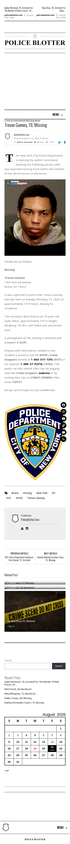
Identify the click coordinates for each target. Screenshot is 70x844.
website (44, 373)
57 (31, 364)
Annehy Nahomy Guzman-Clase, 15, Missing (50, 558)
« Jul (6, 770)
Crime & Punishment (14, 120)
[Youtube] (63, 418)
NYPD (19, 498)
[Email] (63, 432)
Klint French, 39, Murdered (17, 689)
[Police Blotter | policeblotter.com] (6, 827)
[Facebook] (63, 405)
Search (7, 660)
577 (42, 359)
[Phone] (63, 439)
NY (53, 493)
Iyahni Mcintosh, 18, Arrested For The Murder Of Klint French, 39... (18, 9)
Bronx (14, 493)
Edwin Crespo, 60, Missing (18, 698)
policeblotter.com (13, 15)
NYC (8, 498)
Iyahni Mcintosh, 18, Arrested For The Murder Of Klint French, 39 (31, 683)
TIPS (49, 359)
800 (36, 359)
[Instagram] (63, 412)
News (37, 120)
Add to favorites (25, 142)
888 (26, 364)
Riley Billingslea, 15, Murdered (19, 693)
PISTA (38, 364)
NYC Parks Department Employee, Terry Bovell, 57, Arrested (19, 558)
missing (27, 493)
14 (52, 741)
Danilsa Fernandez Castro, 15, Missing (24, 702)
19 (35, 748)
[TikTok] (63, 425)
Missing (30, 120)
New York (41, 493)
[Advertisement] (34, 82)
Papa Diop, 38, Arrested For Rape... (54, 9)
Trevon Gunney (36, 498)
